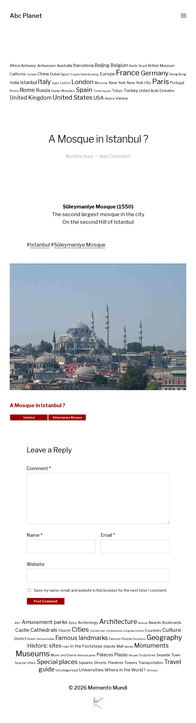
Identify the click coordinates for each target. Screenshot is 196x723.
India (14, 82)
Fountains (139, 639)
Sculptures (147, 655)
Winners (152, 670)
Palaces (104, 654)
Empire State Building (84, 74)
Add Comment (114, 156)
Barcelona (83, 65)
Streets (100, 663)
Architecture (79, 156)
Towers (131, 662)
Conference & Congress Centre (125, 631)
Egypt (64, 74)
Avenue (143, 623)
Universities (91, 669)
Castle (22, 630)
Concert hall (97, 631)
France (128, 72)
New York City (139, 82)
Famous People (120, 639)
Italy (44, 82)
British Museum (161, 66)
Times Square (102, 91)
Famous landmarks (81, 638)
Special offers (25, 663)
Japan (55, 83)
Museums (33, 653)
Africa (15, 65)
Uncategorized (67, 670)
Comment (39, 468)
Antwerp (28, 65)
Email (108, 535)
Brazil (143, 66)
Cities (80, 629)
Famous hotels (45, 639)
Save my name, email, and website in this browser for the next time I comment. (100, 590)
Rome (27, 90)
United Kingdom (31, 98)
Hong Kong (177, 74)
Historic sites (44, 645)
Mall (119, 646)
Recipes (133, 655)
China (43, 73)
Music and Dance (63, 655)
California (18, 74)
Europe (107, 73)
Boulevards (171, 623)
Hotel (66, 646)
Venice (110, 98)
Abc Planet (26, 15)
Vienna (122, 98)
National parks (86, 655)
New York (117, 82)
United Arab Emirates (157, 91)
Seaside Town (168, 654)
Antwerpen (46, 66)
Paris (160, 81)
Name (34, 535)
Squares (86, 662)
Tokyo (117, 91)
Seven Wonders (63, 91)
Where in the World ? (125, 669)
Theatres (116, 662)
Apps (73, 623)
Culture (171, 630)
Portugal (177, 83)
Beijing (102, 65)
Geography (164, 637)
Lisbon (65, 83)
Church (64, 630)
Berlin (133, 66)
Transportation (150, 663)
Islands (109, 646)
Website (36, 564)
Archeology (88, 622)
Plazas (121, 654)
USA (98, 98)
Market (128, 646)
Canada (31, 74)
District (20, 639)
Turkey (131, 90)
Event (31, 639)
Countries (153, 630)
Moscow (101, 83)
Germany (154, 73)
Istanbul (28, 82)
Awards (155, 623)
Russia (43, 90)
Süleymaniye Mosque (79, 245)
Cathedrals (43, 630)
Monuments (151, 645)
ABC (18, 623)
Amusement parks (45, 622)
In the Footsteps (86, 646)
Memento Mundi (107, 688)
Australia (64, 65)
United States (72, 97)
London (82, 82)
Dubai (54, 74)
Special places (57, 662)
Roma (14, 91)
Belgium (119, 65)
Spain (84, 90)
